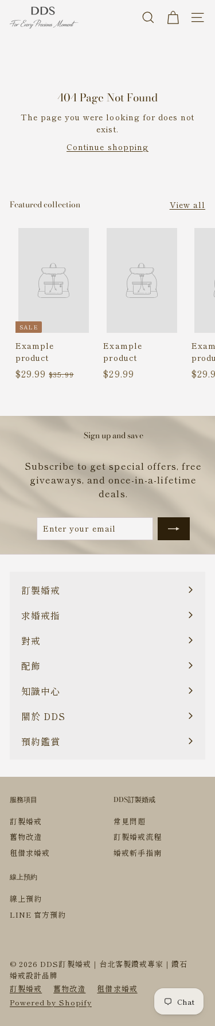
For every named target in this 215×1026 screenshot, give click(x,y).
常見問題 (130, 821)
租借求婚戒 (30, 852)
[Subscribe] (174, 528)
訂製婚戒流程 (138, 836)
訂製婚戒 (26, 821)
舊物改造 (26, 836)
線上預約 (26, 898)
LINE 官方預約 (38, 914)
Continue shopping (107, 146)
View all (187, 204)
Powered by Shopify (51, 1002)
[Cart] (172, 17)
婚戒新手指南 (138, 852)
